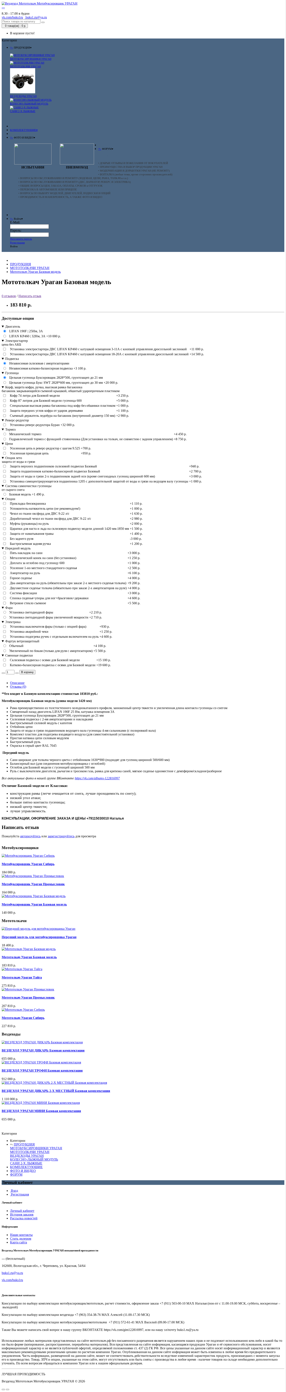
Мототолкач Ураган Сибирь (23, 1018)
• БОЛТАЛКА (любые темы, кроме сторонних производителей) (135, 174)
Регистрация (17, 242)
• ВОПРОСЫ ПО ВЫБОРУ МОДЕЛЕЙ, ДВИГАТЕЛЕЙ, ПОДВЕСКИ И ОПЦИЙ (64, 193)
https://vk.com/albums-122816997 (97, 778)
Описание (17, 683)
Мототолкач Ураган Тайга (22, 977)
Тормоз (10, 429)
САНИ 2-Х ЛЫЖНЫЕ (22, 111)
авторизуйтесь (30, 836)
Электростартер (16, 341)
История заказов (21, 1214)
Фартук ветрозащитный (22, 641)
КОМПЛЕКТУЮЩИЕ (26, 1167)
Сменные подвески (19, 655)
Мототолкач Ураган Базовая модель (35, 271)
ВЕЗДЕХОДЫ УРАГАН (23, 96)
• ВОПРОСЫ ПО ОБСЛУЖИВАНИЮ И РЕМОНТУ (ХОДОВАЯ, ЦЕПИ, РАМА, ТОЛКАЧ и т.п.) (73, 178)
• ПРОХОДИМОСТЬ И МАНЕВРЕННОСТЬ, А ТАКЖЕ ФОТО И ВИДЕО (60, 197)
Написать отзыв (29, 296)
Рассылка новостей (23, 1218)
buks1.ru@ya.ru (36, 17)
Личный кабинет (22, 1210)
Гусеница (12, 373)
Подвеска (12, 359)
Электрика (13, 622)
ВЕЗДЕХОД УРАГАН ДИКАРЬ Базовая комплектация (43, 1050)
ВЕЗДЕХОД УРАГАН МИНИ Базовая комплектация (41, 1111)
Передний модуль (18, 548)
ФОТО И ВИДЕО (23, 1171)
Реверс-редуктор (17, 420)
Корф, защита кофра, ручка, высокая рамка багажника (43, 387)
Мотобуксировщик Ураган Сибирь (28, 864)
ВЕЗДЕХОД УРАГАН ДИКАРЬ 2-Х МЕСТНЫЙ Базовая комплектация (56, 1091)
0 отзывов (9, 296)
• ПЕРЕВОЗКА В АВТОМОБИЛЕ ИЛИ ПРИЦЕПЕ (47, 189)
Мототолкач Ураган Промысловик (28, 997)
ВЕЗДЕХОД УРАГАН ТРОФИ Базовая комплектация (42, 1070)
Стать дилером (20, 1238)
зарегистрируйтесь (61, 836)
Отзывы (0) (18, 686)
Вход (14, 1190)
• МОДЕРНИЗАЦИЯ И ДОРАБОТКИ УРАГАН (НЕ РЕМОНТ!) (134, 170)
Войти (14, 246)
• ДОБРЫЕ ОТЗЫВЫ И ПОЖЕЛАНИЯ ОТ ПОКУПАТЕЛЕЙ (133, 163)
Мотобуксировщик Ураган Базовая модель (34, 904)
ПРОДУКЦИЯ (20, 264)
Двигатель (12, 326)
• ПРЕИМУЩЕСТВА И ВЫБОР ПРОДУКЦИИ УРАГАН (130, 166)
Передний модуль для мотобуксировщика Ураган (39, 937)
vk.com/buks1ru (12, 1280)
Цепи (9, 443)
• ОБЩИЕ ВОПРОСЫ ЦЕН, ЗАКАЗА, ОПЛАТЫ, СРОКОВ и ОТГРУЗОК (60, 185)
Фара (9, 607)
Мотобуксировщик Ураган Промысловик (33, 884)
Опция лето (13, 458)
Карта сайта (18, 1242)
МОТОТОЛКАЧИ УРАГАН (25, 66)
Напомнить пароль (21, 238)
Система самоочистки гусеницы (28, 486)
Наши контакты (21, 1235)
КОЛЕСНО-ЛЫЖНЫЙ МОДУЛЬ (29, 103)
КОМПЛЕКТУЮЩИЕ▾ (24, 130)
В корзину (27, 672)
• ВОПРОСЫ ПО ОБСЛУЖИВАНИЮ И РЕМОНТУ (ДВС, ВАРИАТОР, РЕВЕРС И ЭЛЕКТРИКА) (74, 181)
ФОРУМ (16, 1174)
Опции (10, 499)
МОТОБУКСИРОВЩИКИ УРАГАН (30, 58)
